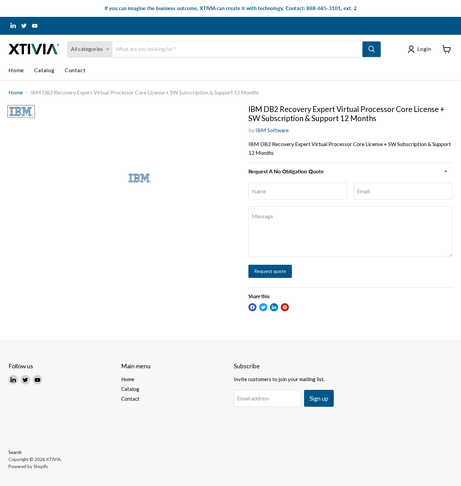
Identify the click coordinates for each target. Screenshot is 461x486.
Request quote (270, 271)
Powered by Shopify (28, 466)
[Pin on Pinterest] (285, 307)
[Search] (371, 49)
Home (16, 70)
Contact (75, 70)
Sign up (318, 398)
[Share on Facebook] (252, 307)
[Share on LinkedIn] (274, 307)
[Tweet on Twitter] (263, 307)
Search (15, 452)
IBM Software (272, 130)
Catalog (44, 70)
